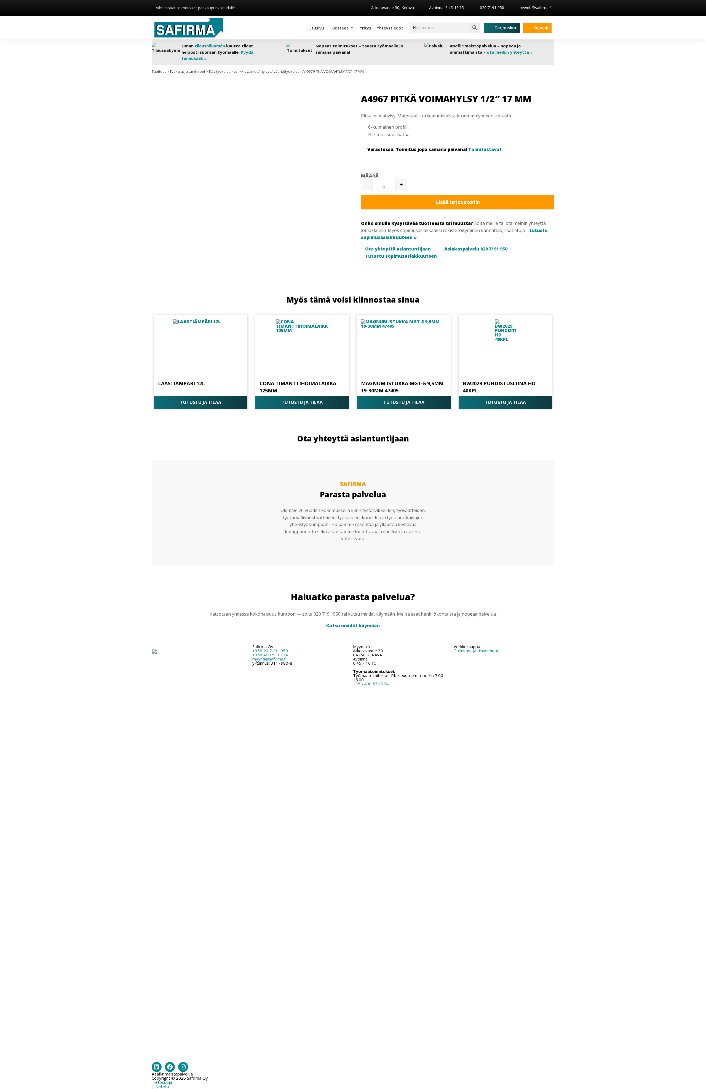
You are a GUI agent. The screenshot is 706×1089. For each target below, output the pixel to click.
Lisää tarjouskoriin (458, 202)
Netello (162, 1086)
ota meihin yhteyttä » (510, 52)
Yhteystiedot (390, 28)
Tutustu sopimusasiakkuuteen (401, 256)
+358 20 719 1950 (270, 650)
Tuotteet (339, 28)
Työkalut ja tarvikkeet (187, 71)
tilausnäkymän (210, 45)
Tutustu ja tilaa (200, 402)
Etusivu (316, 28)
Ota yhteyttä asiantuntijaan (398, 249)
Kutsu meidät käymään (353, 625)
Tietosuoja (162, 1082)
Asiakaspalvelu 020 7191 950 (475, 249)
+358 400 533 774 (270, 654)
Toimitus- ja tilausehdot (476, 650)
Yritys (365, 28)
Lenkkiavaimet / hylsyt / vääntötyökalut (266, 71)
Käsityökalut (219, 71)
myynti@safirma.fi (536, 7)
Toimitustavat (485, 149)
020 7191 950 (491, 7)
